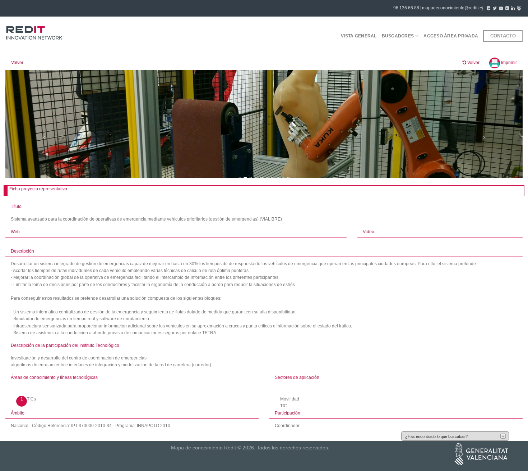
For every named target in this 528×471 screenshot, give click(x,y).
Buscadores (398, 36)
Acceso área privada (450, 36)
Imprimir (508, 62)
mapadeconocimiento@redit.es (452, 7)
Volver (17, 62)
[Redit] (34, 33)
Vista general (358, 36)
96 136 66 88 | (407, 7)
